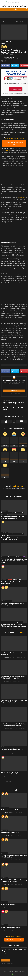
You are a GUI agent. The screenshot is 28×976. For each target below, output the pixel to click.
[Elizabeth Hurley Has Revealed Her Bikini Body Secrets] (14, 594)
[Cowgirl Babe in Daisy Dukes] (14, 918)
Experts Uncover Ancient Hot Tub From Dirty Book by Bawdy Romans (14, 701)
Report (14, 365)
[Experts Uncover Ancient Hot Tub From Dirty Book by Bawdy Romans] (14, 691)
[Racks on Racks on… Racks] (14, 800)
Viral (11, 622)
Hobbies (12, 512)
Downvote (21, 421)
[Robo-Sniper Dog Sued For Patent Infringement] (14, 572)
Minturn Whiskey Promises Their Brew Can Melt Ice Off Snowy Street (13, 724)
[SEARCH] (26, 9)
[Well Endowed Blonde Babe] (14, 823)
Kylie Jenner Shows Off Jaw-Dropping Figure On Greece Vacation (21, 20)
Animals (10, 579)
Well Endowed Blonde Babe (10, 832)
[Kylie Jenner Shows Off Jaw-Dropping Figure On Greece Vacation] (14, 870)
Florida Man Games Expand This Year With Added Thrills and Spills (13, 677)
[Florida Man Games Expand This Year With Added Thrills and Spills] (14, 667)
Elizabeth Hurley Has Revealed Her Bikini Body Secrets (12, 604)
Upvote (6, 421)
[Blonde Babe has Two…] (14, 895)
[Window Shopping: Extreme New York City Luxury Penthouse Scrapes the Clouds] (14, 550)
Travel (7, 622)
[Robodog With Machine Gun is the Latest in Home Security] (14, 507)
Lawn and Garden (19, 512)
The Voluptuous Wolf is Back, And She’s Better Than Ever (6, 20)
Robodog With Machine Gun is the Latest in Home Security (12, 517)
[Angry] (2, 522)
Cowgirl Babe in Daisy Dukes (10, 927)
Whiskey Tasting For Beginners (11, 773)
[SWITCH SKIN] (13, 9)
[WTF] (5, 46)
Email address (4, 953)
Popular (11, 6)
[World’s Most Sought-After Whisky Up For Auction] (14, 738)
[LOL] (2, 46)
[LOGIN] (16, 9)
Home (5, 971)
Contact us (10, 971)
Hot (16, 6)
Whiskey (16, 622)
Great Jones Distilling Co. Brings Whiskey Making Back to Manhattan (13, 625)
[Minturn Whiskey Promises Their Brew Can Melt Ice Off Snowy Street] (14, 714)
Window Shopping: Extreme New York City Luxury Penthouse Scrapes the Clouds (14, 560)
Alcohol (3, 622)
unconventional (5, 150)
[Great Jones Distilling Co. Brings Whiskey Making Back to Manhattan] (14, 615)
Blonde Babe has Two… (8, 904)
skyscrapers (21, 197)
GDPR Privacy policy (19, 971)
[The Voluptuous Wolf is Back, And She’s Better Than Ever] (7, 14)
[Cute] (6, 587)
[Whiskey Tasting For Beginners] (14, 763)
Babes (10, 600)
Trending (22, 6)
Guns (8, 512)
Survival (3, 514)
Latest (4, 6)
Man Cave (18, 556)
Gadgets (3, 512)
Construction (11, 556)
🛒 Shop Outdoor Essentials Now (14, 143)
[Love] (2, 566)
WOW (23, 556)
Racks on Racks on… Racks (10, 810)
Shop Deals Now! (16, 89)
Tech (7, 514)
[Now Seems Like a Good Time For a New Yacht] (14, 643)
